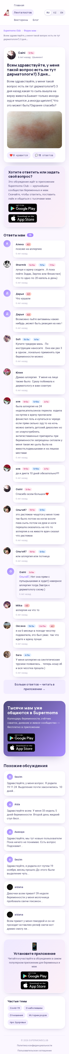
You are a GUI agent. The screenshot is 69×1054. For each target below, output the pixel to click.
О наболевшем (34, 1008)
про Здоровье (18, 1022)
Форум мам (30, 30)
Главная (19, 5)
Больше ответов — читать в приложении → (34, 686)
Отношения (16, 1015)
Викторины (21, 20)
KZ (54, 12)
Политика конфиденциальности (34, 1045)
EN (61, 12)
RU (48, 12)
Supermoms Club (12, 30)
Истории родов (38, 1015)
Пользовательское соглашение (35, 1050)
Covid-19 (15, 1008)
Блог (36, 20)
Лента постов (23, 12)
